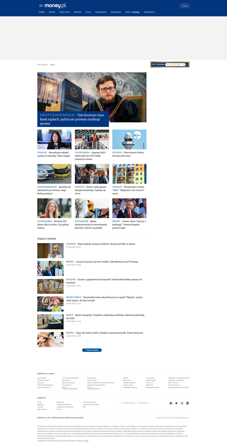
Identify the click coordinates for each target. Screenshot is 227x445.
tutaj (86, 441)
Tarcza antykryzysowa (45, 385)
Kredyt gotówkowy (93, 389)
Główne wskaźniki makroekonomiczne (100, 383)
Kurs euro (40, 383)
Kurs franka (91, 378)
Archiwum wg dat (89, 402)
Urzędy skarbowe (129, 383)
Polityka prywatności (64, 404)
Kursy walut (41, 378)
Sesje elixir (127, 380)
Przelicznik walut (43, 380)
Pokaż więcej (92, 350)
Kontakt (40, 407)
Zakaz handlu (151, 380)
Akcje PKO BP (92, 380)
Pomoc (59, 409)
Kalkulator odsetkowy (176, 380)
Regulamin (60, 402)
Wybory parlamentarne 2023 (178, 387)
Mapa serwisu (42, 409)
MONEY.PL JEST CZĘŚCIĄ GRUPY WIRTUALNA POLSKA (60, 418)
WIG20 (125, 378)
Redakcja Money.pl (152, 387)
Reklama (40, 404)
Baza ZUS (149, 385)
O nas (39, 402)
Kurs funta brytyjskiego (70, 378)
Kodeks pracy (128, 385)
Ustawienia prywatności (65, 407)
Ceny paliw (150, 378)
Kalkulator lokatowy (130, 387)
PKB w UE (149, 383)
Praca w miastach (43, 387)
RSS (84, 407)
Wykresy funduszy (68, 383)
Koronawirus (66, 385)
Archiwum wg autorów (91, 404)
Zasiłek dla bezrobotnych (96, 385)
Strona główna (42, 65)
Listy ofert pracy (174, 385)
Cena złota (66, 380)
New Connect (173, 383)
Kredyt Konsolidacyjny (70, 389)
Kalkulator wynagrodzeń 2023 (179, 378)
